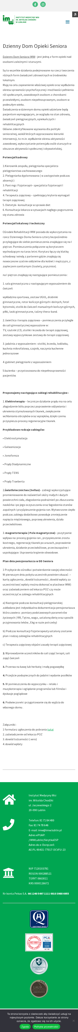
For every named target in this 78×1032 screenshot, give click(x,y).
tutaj (50, 729)
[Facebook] (35, 4)
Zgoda (25, 1026)
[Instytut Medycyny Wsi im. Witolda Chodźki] (21, 19)
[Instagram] (43, 4)
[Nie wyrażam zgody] (73, 1020)
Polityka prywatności (46, 1026)
